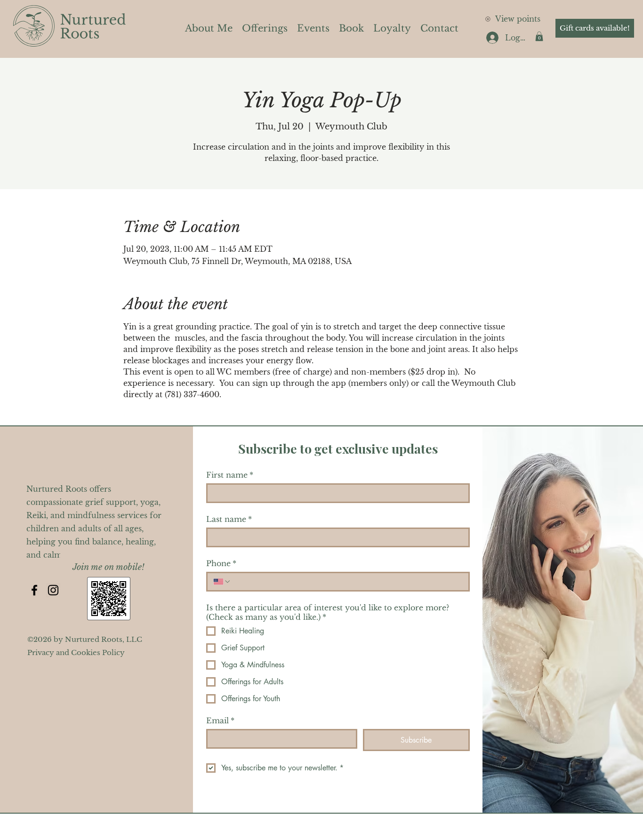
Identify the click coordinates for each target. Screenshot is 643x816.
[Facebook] (34, 590)
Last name (229, 519)
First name (229, 475)
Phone (221, 563)
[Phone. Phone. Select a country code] (222, 581)
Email (220, 720)
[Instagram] (53, 590)
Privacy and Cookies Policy (76, 652)
